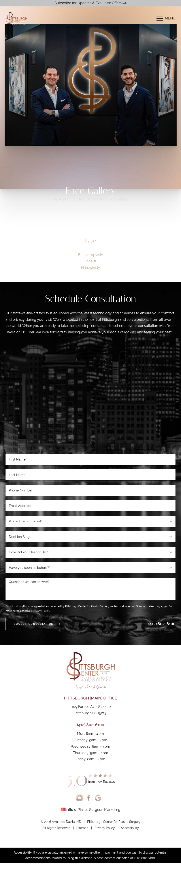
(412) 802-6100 (161, 623)
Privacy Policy (41, 611)
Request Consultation (33, 624)
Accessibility (130, 828)
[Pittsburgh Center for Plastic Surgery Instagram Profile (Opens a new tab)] (79, 797)
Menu (170, 18)
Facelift (90, 261)
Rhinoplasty (90, 267)
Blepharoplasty (90, 255)
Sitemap (82, 828)
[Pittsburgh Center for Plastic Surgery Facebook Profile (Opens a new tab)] (88, 797)
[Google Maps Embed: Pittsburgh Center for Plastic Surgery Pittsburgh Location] (90, 396)
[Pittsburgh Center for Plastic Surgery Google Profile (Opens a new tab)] (98, 797)
